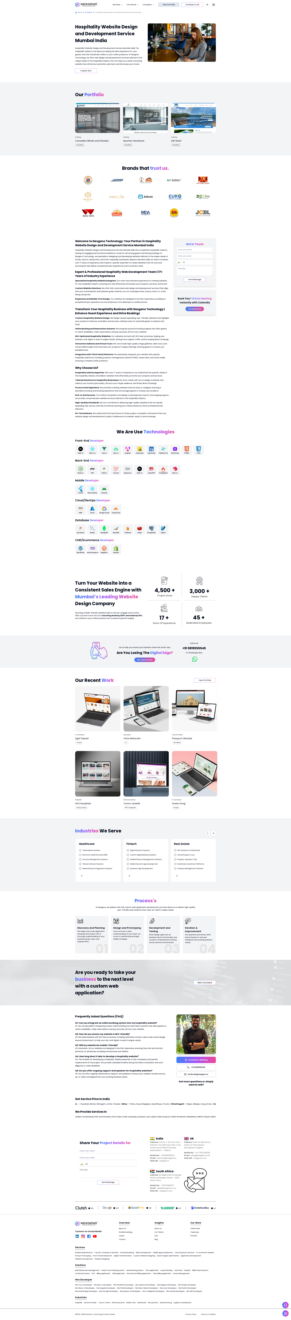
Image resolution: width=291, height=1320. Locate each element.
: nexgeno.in (159, 1161)
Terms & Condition (208, 1314)
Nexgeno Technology (84, 256)
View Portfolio (169, 4)
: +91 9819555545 (162, 1155)
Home (80, 12)
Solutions (80, 1265)
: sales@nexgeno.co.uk (197, 1155)
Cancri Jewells (132, 803)
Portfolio (193, 1236)
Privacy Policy (191, 1314)
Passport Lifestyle (182, 738)
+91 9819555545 (194, 648)
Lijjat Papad (82, 738)
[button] (179, 262)
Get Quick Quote (144, 659)
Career (121, 1236)
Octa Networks (132, 738)
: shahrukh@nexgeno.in (163, 1158)
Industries (81, 1297)
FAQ (156, 1236)
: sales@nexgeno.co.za (163, 1188)
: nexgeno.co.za (161, 1191)
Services (80, 1247)
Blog (156, 1239)
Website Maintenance (84, 1252)
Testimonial (195, 1228)
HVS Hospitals (83, 803)
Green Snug (179, 803)
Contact (122, 1239)
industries (88, 12)
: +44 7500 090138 (197, 1152)
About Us (122, 1228)
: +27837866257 (162, 1185)
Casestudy (194, 1232)
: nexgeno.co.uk (195, 1158)
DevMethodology (125, 1232)
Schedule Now (194, 309)
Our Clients (159, 1232)
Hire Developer (83, 1279)
